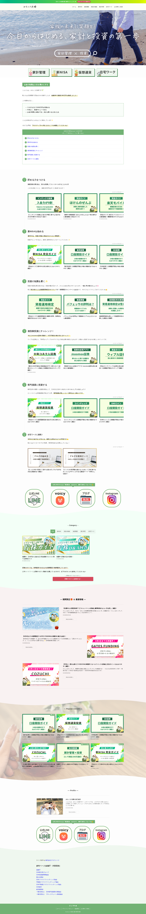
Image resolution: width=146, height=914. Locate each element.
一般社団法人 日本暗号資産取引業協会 (48, 891)
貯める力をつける (33, 138)
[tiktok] (72, 906)
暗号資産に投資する (33, 154)
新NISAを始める (32, 142)
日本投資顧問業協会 (42, 874)
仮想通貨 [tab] (75, 531)
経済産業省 (39, 889)
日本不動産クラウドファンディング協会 (48, 884)
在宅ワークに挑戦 (33, 159)
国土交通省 (39, 877)
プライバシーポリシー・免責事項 (70, 908)
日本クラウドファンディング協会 (46, 879)
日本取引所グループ (42, 872)
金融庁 (38, 870)
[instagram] (70, 906)
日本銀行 (39, 887)
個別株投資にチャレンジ (35, 150)
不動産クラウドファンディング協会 (47, 882)
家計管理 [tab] (83, 531)
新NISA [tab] (59, 531)
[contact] (76, 906)
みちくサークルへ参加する (84, 1)
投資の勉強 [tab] (67, 531)
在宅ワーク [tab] (91, 531)
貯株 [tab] (53, 531)
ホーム (58, 908)
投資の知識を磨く (33, 146)
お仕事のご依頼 (85, 908)
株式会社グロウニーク (52, 860)
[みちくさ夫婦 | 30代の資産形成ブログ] (29, 7)
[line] (74, 906)
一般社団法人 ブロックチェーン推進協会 (49, 894)
